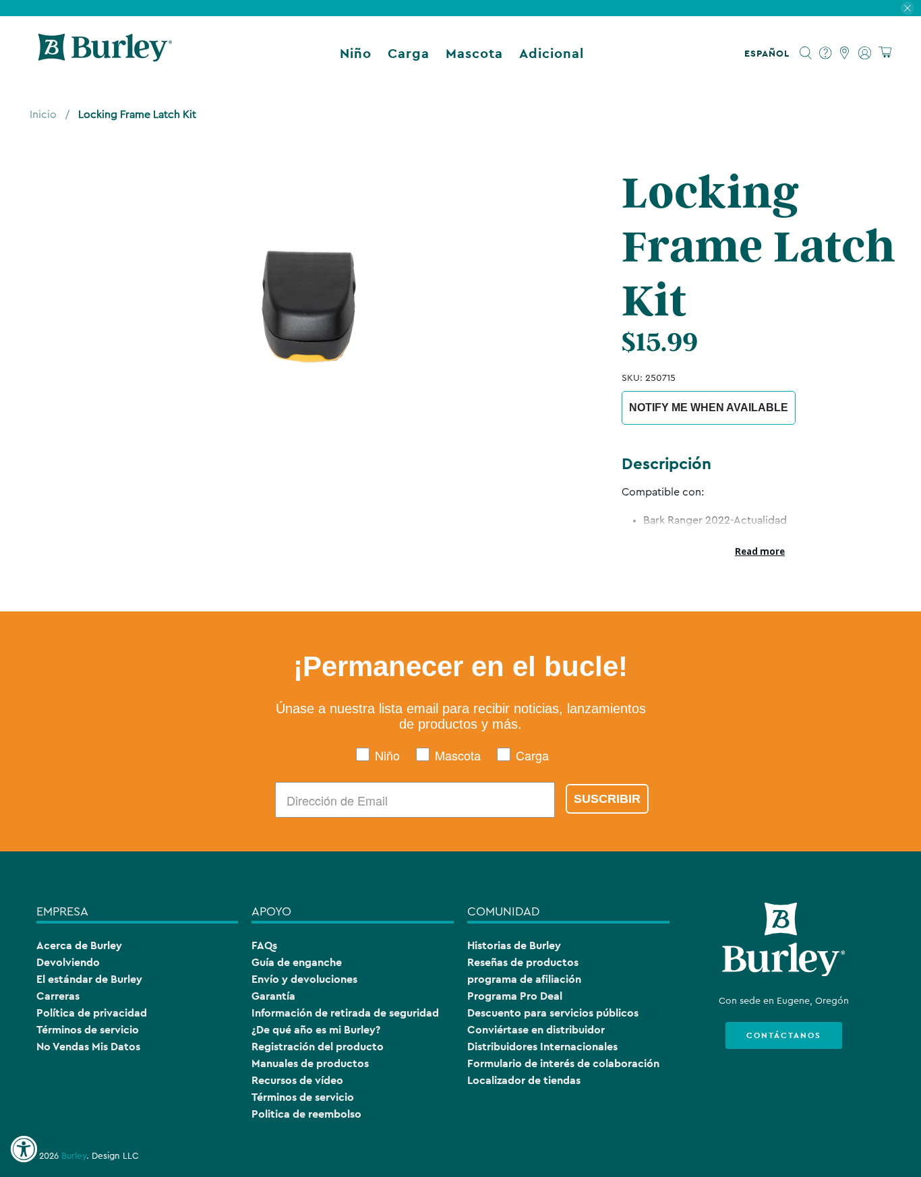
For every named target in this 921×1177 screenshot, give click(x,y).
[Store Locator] (845, 53)
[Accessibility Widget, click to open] (23, 1149)
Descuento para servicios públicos (552, 1013)
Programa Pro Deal (514, 996)
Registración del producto (317, 1046)
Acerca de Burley (79, 945)
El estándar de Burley (89, 979)
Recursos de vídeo (297, 1080)
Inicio (43, 114)
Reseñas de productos (522, 962)
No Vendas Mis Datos (88, 1046)
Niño (356, 53)
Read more (760, 551)
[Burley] (105, 53)
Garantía (273, 996)
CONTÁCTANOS (783, 1035)
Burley (73, 1156)
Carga (408, 53)
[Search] (806, 53)
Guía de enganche (296, 962)
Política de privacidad (91, 1013)
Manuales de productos (310, 1063)
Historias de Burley (514, 945)
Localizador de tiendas (524, 1080)
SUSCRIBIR (607, 799)
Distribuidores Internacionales (542, 1046)
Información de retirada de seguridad (345, 1013)
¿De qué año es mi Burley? (315, 1030)
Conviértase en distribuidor (536, 1030)
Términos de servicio (87, 1030)
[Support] (825, 53)
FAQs (264, 945)
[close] (907, 8)
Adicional (551, 53)
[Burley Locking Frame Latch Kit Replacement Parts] (308, 305)
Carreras (58, 996)
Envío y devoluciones (304, 979)
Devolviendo (68, 962)
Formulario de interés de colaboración (563, 1063)
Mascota (474, 53)
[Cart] (885, 53)
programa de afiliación (524, 979)
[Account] (864, 53)
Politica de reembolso (306, 1114)
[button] (769, 53)
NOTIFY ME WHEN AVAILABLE (708, 407)
